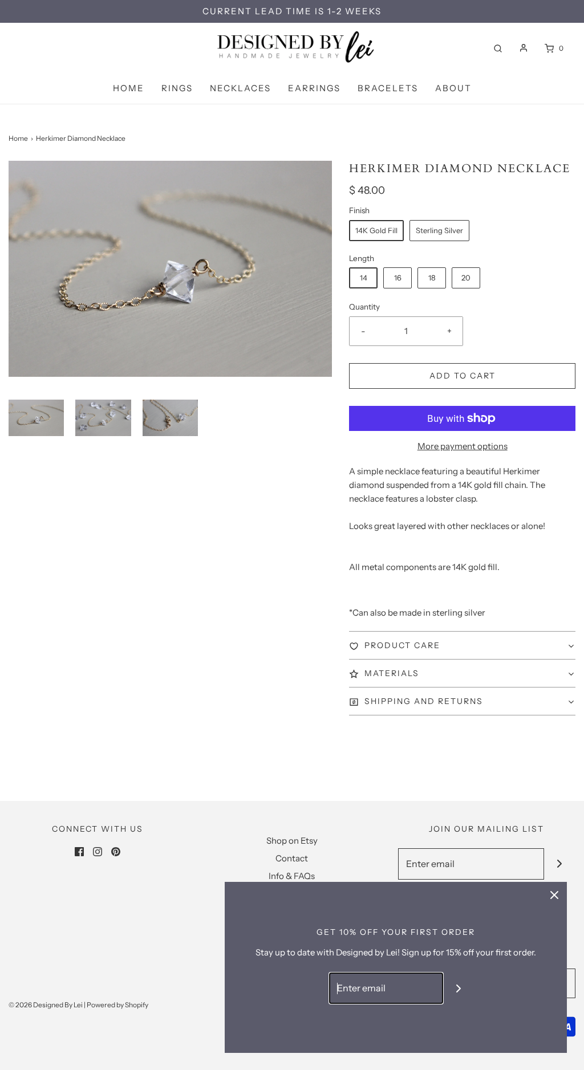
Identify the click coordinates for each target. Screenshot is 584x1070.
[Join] (559, 864)
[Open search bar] (498, 48)
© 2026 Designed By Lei (46, 1004)
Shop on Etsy (292, 840)
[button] (36, 418)
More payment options (462, 446)
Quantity (364, 306)
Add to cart (462, 376)
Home (128, 88)
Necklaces (240, 88)
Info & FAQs (292, 875)
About (453, 88)
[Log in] (523, 47)
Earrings (314, 88)
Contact (291, 858)
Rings (177, 88)
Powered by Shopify (117, 1004)
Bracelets (388, 88)
